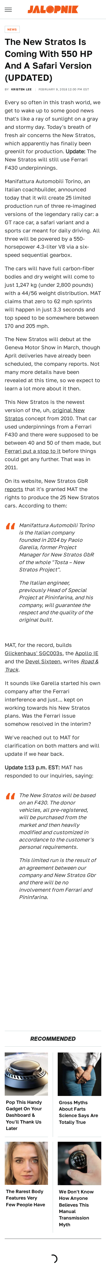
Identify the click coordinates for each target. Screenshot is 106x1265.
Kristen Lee (21, 89)
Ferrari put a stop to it (33, 451)
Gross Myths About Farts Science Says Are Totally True (78, 1112)
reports (14, 489)
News (12, 29)
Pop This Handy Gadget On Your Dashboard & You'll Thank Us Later (24, 1115)
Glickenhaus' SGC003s (33, 653)
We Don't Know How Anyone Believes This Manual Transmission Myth (76, 1208)
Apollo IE (86, 653)
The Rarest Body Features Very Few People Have (25, 1198)
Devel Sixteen (42, 661)
